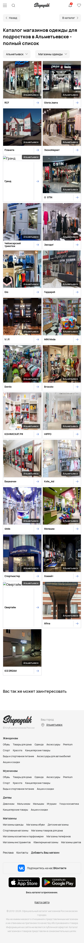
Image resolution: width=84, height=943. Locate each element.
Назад (13, 18)
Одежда (39, 744)
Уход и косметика (69, 803)
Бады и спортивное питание (18, 756)
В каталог (68, 18)
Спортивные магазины (15, 830)
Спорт (6, 750)
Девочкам (8, 803)
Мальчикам (23, 803)
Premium (67, 744)
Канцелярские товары (37, 750)
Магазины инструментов (17, 842)
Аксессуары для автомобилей (54, 756)
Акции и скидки (11, 762)
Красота (17, 750)
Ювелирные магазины (46, 842)
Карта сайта (42, 902)
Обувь (6, 744)
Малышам (38, 803)
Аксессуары (53, 744)
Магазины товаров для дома (47, 830)
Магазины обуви (35, 824)
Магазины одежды (13, 824)
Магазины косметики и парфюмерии (23, 836)
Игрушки (51, 803)
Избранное (79, 5)
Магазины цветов (71, 842)
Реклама (8, 852)
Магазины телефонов (58, 836)
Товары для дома (22, 744)
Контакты (22, 852)
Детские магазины (58, 824)
